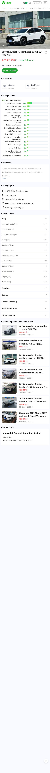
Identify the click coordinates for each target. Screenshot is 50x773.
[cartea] (6, 2)
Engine (5, 294)
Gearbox (5, 288)
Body (4, 218)
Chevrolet (31, 8)
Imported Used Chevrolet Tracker (17, 440)
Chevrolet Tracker (44, 8)
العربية (38, 3)
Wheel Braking (8, 315)
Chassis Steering (9, 301)
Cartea (4, 8)
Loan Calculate (26, 60)
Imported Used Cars (17, 8)
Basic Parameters (9, 308)
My (45, 3)
